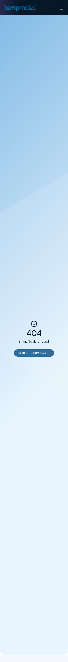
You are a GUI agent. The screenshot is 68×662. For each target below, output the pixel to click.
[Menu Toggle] (61, 8)
